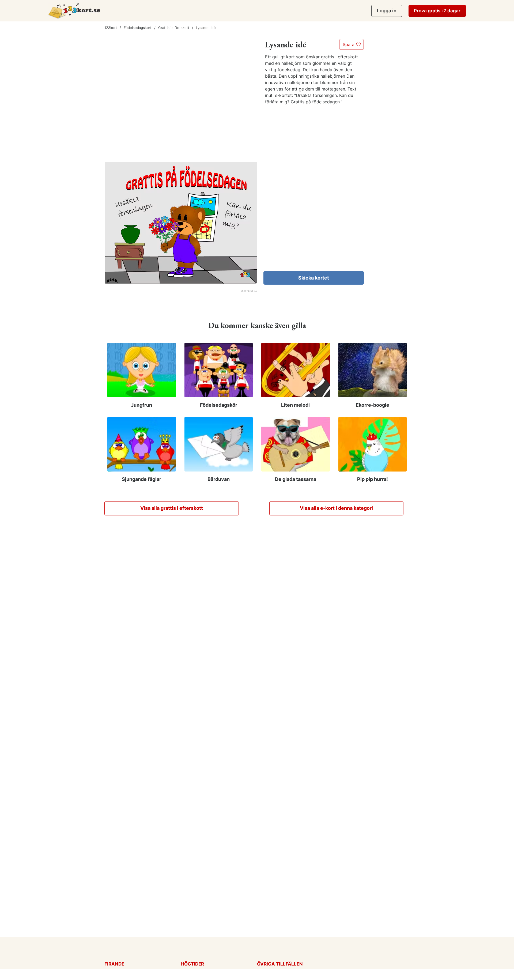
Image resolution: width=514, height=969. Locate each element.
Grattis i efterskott (173, 27)
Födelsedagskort (138, 27)
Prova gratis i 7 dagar (437, 10)
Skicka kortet (313, 278)
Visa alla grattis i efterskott (171, 508)
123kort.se (250, 291)
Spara (349, 44)
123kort (110, 27)
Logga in (386, 10)
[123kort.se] (74, 10)
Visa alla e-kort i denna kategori (336, 508)
